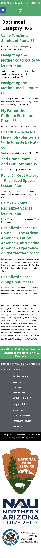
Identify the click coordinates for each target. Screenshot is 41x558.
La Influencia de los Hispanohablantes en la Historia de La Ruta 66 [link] (20, 140)
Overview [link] (17, 382)
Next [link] (36, 299)
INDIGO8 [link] (32, 437)
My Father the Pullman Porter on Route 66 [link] (17, 115)
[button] (20, 9)
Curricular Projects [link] (22, 421)
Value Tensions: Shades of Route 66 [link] (18, 38)
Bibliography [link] (19, 393)
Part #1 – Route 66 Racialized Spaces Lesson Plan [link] (16, 208)
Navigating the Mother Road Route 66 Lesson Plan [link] (20, 60)
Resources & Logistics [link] (23, 398)
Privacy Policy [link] (15, 437)
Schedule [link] (17, 387)
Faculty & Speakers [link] (21, 416)
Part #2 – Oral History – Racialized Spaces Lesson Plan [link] (19, 180)
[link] (3, 10)
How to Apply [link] (19, 410)
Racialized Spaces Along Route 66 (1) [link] (17, 279)
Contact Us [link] (18, 426)
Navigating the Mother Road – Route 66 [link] (19, 87)
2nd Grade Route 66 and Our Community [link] (19, 161)
